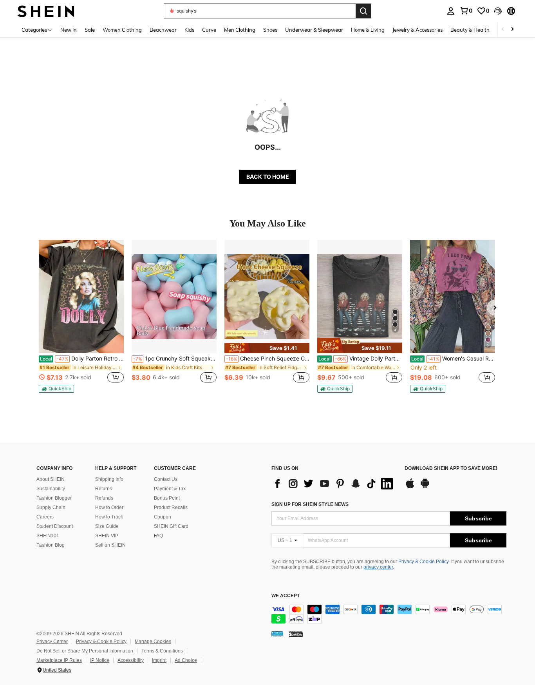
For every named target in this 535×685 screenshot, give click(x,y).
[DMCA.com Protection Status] (296, 634)
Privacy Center (52, 641)
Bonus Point (167, 498)
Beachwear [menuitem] (163, 30)
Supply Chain (50, 507)
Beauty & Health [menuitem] (470, 30)
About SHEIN (50, 479)
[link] (466, 10)
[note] (56, 389)
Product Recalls (171, 507)
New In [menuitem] (68, 30)
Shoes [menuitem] (270, 30)
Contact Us (165, 479)
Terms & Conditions (162, 651)
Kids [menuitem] (189, 30)
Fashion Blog (50, 545)
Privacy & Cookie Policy (423, 561)
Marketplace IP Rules (59, 660)
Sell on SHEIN (110, 545)
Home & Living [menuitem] (368, 30)
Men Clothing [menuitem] (239, 30)
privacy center (378, 567)
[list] (334, 483)
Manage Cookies (153, 641)
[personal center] (450, 11)
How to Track (109, 517)
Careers (45, 517)
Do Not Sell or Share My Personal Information (84, 651)
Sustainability (50, 488)
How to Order (109, 507)
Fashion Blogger (54, 498)
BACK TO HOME (267, 176)
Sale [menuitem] (90, 30)
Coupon (162, 517)
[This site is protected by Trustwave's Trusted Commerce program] (277, 634)
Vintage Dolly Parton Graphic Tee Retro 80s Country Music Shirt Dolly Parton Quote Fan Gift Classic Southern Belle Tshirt (360, 358)
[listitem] (81, 316)
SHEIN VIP (106, 535)
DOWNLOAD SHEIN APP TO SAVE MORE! (451, 468)
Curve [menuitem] (209, 30)
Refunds (104, 498)
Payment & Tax (170, 488)
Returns (103, 488)
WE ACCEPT (285, 595)
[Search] (363, 11)
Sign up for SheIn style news (310, 504)
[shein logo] (46, 11)
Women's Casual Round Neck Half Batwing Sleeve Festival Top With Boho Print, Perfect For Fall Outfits (453, 358)
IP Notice (99, 660)
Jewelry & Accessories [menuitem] (417, 30)
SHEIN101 (47, 535)
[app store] (410, 487)
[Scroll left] (503, 29)
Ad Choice (186, 660)
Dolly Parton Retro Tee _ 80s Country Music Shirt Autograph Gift (82, 358)
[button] (497, 11)
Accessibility (130, 660)
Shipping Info (109, 479)
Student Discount (54, 526)
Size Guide (107, 526)
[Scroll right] (512, 29)
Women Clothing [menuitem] (122, 30)
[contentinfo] (388, 614)
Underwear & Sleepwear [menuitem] (314, 30)
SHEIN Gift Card (171, 526)
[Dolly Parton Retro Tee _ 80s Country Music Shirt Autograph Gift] (81, 296)
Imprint (159, 660)
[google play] (424, 487)
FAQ (158, 535)
